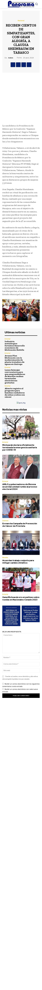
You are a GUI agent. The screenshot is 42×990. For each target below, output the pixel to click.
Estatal (7, 339)
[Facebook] (13, 64)
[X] (18, 64)
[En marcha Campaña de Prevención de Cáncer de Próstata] (21, 506)
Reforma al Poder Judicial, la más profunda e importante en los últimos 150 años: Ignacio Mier (30, 615)
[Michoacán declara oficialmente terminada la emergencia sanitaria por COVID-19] (21, 427)
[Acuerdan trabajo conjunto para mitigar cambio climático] (21, 543)
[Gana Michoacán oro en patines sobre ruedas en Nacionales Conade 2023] (21, 580)
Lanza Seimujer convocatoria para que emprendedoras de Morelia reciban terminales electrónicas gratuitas (15, 376)
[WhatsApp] (29, 64)
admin (10, 58)
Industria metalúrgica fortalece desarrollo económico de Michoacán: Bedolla (15, 345)
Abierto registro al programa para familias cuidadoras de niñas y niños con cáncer (15, 392)
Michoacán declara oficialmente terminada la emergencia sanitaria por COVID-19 (19, 447)
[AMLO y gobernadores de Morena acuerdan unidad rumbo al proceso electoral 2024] (21, 467)
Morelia (5, 557)
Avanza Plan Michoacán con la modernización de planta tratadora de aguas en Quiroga (14, 359)
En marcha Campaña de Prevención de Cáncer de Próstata (19, 524)
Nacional (21, 21)
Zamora (5, 520)
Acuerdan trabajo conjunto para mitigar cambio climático (18, 561)
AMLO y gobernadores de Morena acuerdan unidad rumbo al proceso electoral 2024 (19, 486)
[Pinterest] (23, 64)
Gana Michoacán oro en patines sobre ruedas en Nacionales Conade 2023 (20, 598)
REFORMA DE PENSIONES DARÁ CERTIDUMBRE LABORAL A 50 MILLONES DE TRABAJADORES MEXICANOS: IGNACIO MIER (11, 617)
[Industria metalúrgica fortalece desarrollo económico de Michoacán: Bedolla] (32, 343)
